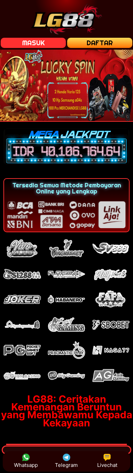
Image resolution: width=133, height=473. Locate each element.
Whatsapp (26, 465)
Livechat (107, 465)
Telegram (66, 465)
